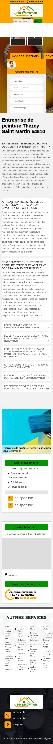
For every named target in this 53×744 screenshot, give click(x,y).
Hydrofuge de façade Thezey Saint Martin (21, 644)
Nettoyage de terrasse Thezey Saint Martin (34, 650)
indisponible (17, 1)
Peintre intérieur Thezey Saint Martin (8, 647)
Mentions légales (43, 738)
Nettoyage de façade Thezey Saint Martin (8, 660)
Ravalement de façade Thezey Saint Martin (34, 636)
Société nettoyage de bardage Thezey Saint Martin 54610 (46, 659)
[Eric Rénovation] (26, 702)
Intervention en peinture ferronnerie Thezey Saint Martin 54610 (46, 640)
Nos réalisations (25, 56)
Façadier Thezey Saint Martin (21, 657)
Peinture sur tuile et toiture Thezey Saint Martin (8, 632)
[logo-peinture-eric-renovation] (26, 10)
